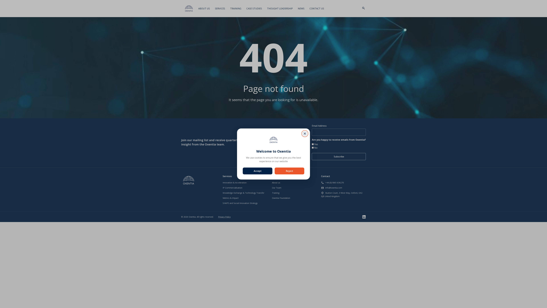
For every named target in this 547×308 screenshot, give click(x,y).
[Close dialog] (305, 133)
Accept (258, 171)
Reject (289, 171)
